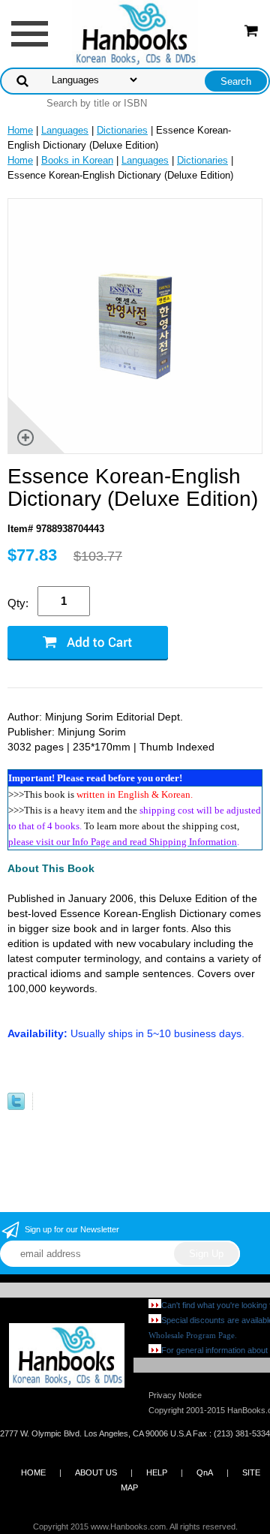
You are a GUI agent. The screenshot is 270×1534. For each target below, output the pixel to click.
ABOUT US (96, 1472)
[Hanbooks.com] (135, 32)
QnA (204, 1472)
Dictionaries (122, 130)
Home (20, 130)
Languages (64, 130)
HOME (33, 1472)
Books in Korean (77, 160)
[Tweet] (16, 1106)
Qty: (18, 603)
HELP (156, 1472)
